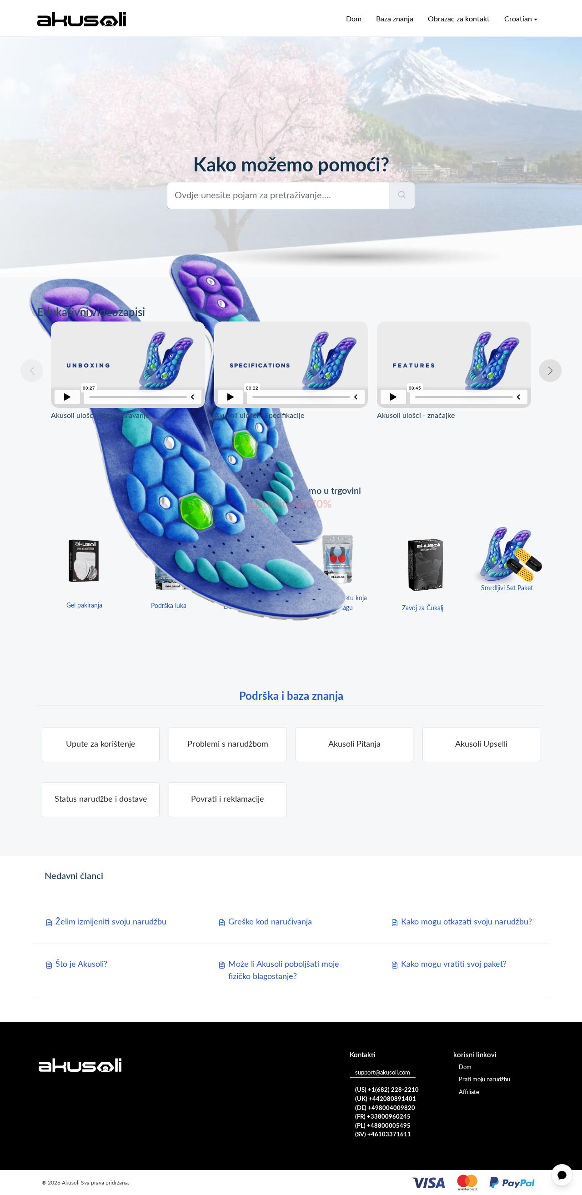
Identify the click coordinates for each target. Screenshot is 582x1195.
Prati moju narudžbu (484, 1080)
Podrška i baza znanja (291, 696)
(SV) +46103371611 (383, 1135)
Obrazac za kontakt (459, 19)
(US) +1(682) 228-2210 (387, 1090)
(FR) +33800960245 (383, 1117)
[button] (550, 370)
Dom (353, 19)
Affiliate (469, 1092)
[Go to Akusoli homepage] (81, 19)
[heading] (227, 745)
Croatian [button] (518, 19)
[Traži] (402, 195)
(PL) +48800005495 (383, 1126)
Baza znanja (394, 19)
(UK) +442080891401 (385, 1099)
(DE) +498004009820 (385, 1108)
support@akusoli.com (382, 1073)
